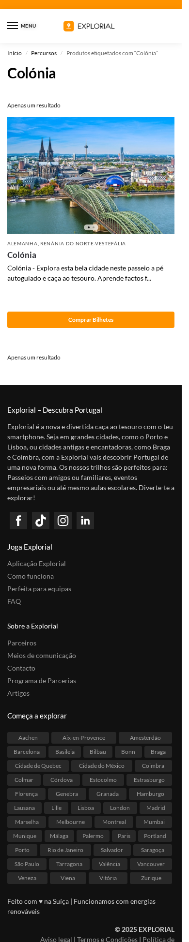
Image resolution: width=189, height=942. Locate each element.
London (120, 807)
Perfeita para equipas (39, 588)
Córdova (61, 779)
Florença (26, 793)
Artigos (18, 693)
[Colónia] (90, 175)
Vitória (108, 878)
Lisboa (86, 807)
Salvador (112, 849)
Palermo (93, 835)
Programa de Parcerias (41, 680)
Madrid (155, 807)
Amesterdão (145, 737)
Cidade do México (102, 765)
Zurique (151, 878)
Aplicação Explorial (36, 563)
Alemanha (22, 243)
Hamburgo (150, 793)
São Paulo (27, 863)
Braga (158, 751)
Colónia (21, 255)
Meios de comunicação (41, 655)
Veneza (27, 878)
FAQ (14, 601)
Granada (107, 793)
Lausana (24, 807)
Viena (68, 878)
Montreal (114, 821)
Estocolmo (103, 779)
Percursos (44, 53)
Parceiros (21, 643)
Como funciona (30, 576)
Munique (24, 835)
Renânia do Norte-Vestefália (83, 243)
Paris (124, 835)
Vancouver (151, 863)
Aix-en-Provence (84, 737)
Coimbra (153, 765)
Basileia (65, 751)
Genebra (67, 793)
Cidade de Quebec (38, 765)
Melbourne (70, 821)
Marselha (27, 821)
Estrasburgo (149, 779)
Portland (155, 835)
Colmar (24, 779)
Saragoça (152, 849)
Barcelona (27, 751)
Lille (56, 807)
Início (14, 53)
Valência (109, 863)
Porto (22, 849)
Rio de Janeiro (65, 849)
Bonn (128, 751)
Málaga (59, 835)
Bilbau (98, 751)
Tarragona (69, 863)
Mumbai (154, 821)
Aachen (28, 737)
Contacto (21, 668)
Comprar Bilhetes (90, 319)
